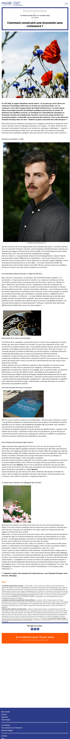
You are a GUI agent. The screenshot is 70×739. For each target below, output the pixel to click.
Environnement (39, 11)
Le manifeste (5, 725)
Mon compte (5, 712)
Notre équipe (5, 720)
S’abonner (4, 717)
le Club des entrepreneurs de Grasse (23, 594)
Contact (4, 714)
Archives (4, 736)
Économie (27, 11)
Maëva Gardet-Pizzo (29, 15)
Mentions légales (7, 730)
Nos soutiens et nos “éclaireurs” (12, 728)
